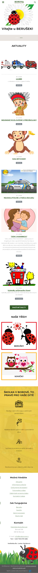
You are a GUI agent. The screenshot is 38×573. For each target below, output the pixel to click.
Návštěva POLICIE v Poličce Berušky (19, 198)
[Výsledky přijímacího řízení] (19, 274)
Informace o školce (19, 485)
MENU (3, 2)
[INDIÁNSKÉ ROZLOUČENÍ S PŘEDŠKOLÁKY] (19, 103)
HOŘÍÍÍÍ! (19, 79)
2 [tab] (21, 38)
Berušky (19, 507)
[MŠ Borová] (19, 2)
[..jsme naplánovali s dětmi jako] (19, 220)
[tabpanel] (19, 21)
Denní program (19, 513)
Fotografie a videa (19, 490)
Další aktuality (19, 307)
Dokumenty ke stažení (19, 487)
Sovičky (19, 510)
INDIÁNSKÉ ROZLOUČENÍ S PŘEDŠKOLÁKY (19, 120)
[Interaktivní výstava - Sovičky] (19, 62)
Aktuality (19, 482)
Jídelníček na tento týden (19, 493)
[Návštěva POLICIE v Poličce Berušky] (19, 181)
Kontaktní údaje (19, 496)
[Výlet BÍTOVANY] (19, 142)
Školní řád (19, 516)
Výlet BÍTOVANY (19, 159)
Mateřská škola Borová (19, 527)
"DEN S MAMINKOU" (19, 237)
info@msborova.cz (22, 536)
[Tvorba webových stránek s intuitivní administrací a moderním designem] (29, 571)
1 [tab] (16, 38)
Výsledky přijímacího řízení (19, 290)
